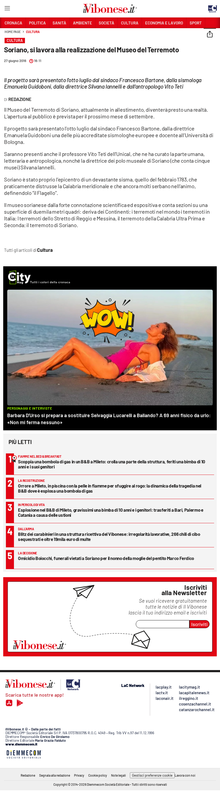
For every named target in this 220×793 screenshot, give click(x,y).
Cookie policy (97, 775)
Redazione (28, 775)
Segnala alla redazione (54, 775)
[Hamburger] (7, 9)
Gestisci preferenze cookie (152, 775)
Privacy (79, 775)
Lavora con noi (185, 775)
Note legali (118, 775)
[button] (210, 34)
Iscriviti (199, 624)
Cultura (32, 32)
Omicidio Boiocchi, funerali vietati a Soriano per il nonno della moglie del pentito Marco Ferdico (106, 558)
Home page (13, 32)
